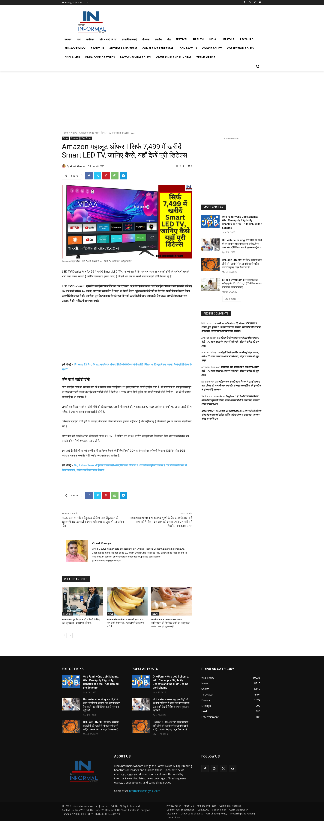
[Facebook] (244, 3)
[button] (257, 66)
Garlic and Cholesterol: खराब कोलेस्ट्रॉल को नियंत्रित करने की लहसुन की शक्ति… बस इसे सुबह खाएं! (170, 623)
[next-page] (70, 635)
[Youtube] (260, 3)
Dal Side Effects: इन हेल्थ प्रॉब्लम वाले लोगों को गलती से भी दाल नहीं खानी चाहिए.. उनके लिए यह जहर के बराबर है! (242, 263)
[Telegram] (123, 175)
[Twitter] (255, 3)
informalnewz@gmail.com (144, 791)
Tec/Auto (74, 138)
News (74, 132)
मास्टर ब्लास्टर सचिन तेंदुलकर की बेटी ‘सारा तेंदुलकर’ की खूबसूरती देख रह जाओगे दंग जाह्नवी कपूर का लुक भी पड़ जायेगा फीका (93, 521)
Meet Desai (207, 410)
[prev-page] (64, 635)
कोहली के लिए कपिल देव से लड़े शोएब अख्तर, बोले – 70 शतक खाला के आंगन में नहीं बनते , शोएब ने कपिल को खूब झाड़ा (230, 341)
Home (65, 132)
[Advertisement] (190, 21)
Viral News (86, 138)
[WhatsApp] (114, 175)
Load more (230, 298)
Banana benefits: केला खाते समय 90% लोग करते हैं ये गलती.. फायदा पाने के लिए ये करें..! (125, 623)
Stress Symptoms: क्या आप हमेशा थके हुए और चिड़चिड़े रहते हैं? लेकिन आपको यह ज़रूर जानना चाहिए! (242, 283)
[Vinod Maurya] (64, 166)
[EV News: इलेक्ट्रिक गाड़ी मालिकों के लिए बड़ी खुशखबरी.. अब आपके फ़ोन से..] (82, 601)
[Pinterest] (106, 175)
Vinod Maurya (77, 166)
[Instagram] (250, 3)
